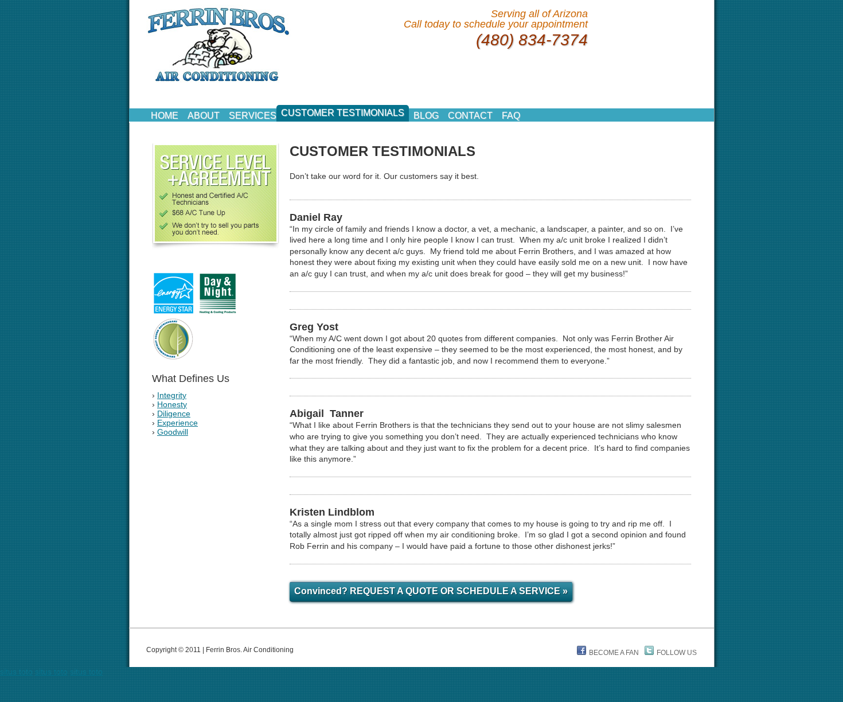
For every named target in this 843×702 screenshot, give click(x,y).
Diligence (173, 413)
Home (164, 115)
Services (252, 115)
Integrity (171, 395)
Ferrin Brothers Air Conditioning (218, 44)
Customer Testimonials (342, 113)
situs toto (16, 671)
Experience (177, 422)
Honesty (172, 404)
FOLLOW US (677, 653)
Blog (426, 115)
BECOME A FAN (614, 653)
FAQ (511, 115)
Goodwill (172, 431)
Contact (470, 115)
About (204, 115)
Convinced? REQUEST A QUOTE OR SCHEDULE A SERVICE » (431, 591)
